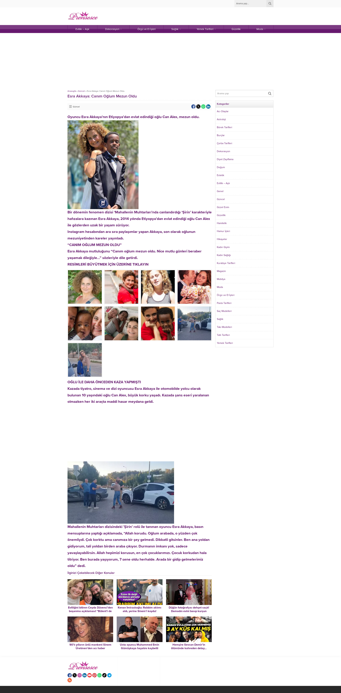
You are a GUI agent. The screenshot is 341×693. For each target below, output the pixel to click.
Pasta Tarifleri (224, 303)
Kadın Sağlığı (224, 255)
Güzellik (221, 215)
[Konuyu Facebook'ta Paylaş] (193, 106)
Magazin (221, 271)
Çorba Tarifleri (224, 143)
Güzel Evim (223, 207)
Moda (220, 287)
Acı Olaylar (223, 111)
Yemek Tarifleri (225, 343)
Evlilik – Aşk (223, 183)
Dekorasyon (223, 151)
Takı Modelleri (224, 327)
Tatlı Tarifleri (223, 335)
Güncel (81, 91)
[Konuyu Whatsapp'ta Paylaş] (203, 106)
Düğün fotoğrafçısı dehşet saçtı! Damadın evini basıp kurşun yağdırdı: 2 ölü (189, 611)
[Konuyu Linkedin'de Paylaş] (208, 106)
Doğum (221, 167)
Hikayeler (222, 239)
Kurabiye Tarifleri (226, 263)
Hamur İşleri (223, 231)
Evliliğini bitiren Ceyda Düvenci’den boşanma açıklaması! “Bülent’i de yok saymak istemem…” (90, 611)
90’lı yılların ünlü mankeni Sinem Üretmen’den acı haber (90, 646)
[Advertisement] (170, 61)
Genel (220, 191)
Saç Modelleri (224, 311)
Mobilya (221, 279)
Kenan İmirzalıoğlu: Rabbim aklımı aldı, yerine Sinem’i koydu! (139, 609)
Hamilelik (222, 223)
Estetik (220, 175)
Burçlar (221, 135)
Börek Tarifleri (224, 127)
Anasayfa (71, 91)
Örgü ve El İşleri (225, 295)
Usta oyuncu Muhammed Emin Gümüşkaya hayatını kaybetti (139, 646)
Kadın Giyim (223, 247)
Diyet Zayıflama (225, 159)
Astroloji (221, 119)
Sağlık (220, 319)
